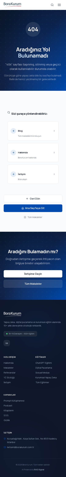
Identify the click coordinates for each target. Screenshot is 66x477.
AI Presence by (33, 469)
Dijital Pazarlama (43, 367)
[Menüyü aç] (59, 5)
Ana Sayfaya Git (35, 208)
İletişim (7, 382)
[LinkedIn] (7, 343)
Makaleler (9, 367)
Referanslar (10, 372)
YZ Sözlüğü (9, 377)
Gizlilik (7, 420)
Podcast (8, 405)
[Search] (52, 5)
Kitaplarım (9, 410)
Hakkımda (9, 362)
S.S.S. (6, 415)
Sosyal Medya (42, 372)
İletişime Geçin (33, 273)
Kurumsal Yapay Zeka (46, 377)
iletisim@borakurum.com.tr (20, 447)
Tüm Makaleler (34, 217)
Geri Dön (35, 198)
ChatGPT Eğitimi (43, 362)
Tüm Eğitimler (42, 382)
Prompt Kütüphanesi (14, 400)
